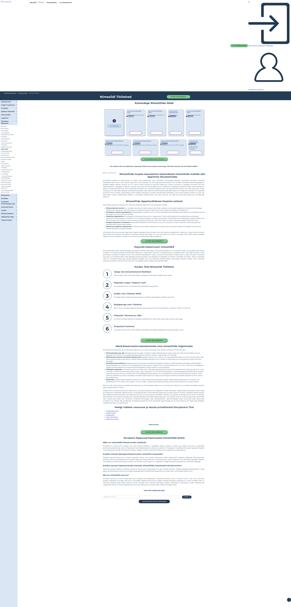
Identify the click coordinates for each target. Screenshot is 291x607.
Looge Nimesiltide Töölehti (154, 159)
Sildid (2, 161)
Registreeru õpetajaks (265, 45)
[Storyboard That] (6, 1)
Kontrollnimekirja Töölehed (6, 144)
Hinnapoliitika (52, 2)
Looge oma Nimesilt (178, 97)
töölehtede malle (158, 490)
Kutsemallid (110, 415)
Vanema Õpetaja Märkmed (6, 187)
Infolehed (4, 136)
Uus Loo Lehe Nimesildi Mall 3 (173, 111)
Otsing (186, 497)
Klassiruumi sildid (112, 419)
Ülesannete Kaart (6, 180)
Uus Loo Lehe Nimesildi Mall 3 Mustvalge (170, 141)
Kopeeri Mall (135, 114)
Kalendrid (4, 141)
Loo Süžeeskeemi (239, 46)
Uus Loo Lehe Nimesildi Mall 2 (155, 111)
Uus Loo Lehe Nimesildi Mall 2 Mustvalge (142, 141)
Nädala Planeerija (6, 147)
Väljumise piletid (111, 417)
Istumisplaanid (5, 139)
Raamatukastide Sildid (8, 157)
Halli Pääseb (4, 130)
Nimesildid (4, 149)
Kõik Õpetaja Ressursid (10, 93)
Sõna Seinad (5, 163)
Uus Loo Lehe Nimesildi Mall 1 (134, 111)
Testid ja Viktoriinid (6, 169)
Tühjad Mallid (5, 172)
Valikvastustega (6, 182)
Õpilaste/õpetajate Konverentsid (6, 152)
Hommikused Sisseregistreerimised (7, 133)
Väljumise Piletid (6, 184)
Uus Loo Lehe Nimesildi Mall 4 (194, 111)
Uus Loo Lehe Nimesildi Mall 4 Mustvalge (194, 142)
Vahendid (33, 2)
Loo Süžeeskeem (65, 2)
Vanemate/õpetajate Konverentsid (7, 191)
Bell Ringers (4, 128)
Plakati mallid (110, 413)
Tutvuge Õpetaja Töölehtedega (6, 177)
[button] (41, 2)
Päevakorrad (5, 155)
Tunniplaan (4, 174)
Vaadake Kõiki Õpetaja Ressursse (154, 501)
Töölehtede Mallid (22, 93)
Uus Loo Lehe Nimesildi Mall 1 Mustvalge (114, 141)
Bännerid (4, 126)
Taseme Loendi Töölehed (5, 166)
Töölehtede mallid (112, 411)
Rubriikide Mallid (6, 159)
